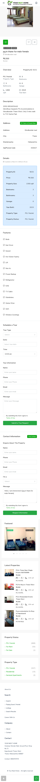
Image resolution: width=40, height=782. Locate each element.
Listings (8, 708)
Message (6, 397)
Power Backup (11, 274)
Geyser (8, 251)
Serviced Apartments (14, 675)
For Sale (9, 650)
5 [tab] (27, 554)
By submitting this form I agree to (17, 417)
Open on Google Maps (29, 123)
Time (5, 349)
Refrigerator (10, 280)
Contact (8, 732)
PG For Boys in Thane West (25, 585)
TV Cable (9, 291)
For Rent (9, 647)
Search (8, 701)
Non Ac (8, 268)
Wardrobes (10, 297)
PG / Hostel (7, 48)
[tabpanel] (20, 539)
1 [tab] (15, 554)
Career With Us (10, 717)
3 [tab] (21, 554)
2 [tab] (18, 554)
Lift (7, 262)
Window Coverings (12, 315)
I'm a (5, 477)
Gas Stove (9, 245)
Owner (14, 48)
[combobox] (20, 335)
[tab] (5, 42)
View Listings (32, 436)
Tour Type (7, 330)
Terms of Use (10, 418)
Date (5, 340)
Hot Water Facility (12, 257)
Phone (5, 377)
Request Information (20, 513)
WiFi (7, 309)
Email (5, 387)
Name (5, 368)
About (8, 729)
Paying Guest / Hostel (13, 705)
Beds (7, 239)
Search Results (11, 712)
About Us (8, 689)
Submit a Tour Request (20, 423)
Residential (10, 672)
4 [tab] (24, 554)
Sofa (7, 286)
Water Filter (10, 303)
